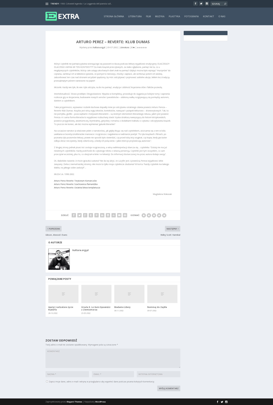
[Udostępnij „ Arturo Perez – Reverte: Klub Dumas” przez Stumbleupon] (113, 215)
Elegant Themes (74, 401)
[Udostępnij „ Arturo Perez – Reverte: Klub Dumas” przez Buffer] (108, 215)
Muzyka (160, 16)
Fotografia (191, 16)
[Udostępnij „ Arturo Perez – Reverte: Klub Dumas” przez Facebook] (74, 215)
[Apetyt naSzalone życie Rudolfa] (63, 294)
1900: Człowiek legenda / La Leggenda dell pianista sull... (86, 3)
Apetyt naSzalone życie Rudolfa (60, 308)
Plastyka (174, 16)
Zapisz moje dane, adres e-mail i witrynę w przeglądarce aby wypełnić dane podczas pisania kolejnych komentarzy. (102, 381)
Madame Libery (122, 307)
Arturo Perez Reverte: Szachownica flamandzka (76, 184)
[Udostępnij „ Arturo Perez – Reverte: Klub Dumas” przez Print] (125, 215)
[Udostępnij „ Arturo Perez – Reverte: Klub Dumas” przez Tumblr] (91, 215)
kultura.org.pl (99, 47)
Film (148, 16)
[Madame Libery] (129, 294)
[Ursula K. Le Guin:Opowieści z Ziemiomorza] (96, 294)
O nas (221, 16)
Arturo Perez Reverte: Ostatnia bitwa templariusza (77, 187)
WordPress (100, 401)
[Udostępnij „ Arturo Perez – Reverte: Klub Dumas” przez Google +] (85, 215)
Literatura (135, 16)
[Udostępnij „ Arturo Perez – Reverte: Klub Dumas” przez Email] (119, 215)
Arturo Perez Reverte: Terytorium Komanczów (75, 180)
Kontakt (208, 16)
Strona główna (114, 16)
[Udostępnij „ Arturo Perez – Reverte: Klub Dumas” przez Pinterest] (96, 215)
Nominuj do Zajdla (157, 307)
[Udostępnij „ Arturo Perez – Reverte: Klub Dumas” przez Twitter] (79, 215)
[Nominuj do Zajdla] (162, 294)
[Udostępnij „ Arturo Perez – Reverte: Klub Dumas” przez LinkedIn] (102, 215)
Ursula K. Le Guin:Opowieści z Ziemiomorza (95, 308)
